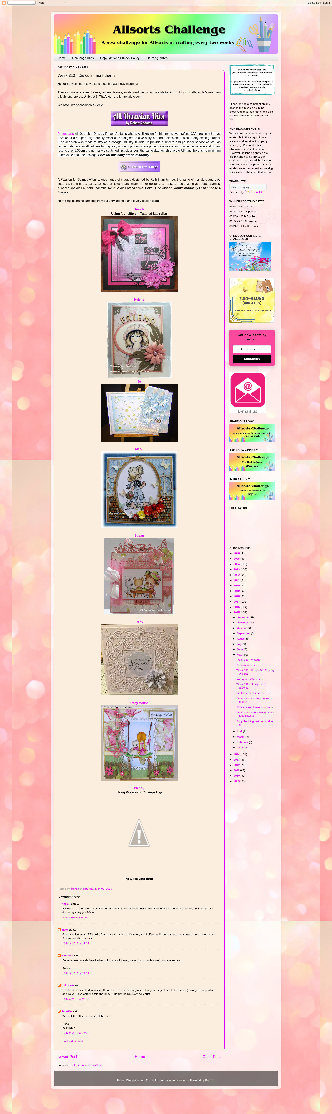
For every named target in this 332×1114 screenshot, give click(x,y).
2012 (237, 764)
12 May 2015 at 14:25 (75, 1032)
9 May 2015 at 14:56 (75, 917)
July (239, 644)
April (240, 731)
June (240, 649)
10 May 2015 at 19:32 (75, 943)
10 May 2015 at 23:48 (75, 999)
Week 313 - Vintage (248, 659)
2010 (237, 775)
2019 (237, 590)
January (242, 747)
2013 (237, 759)
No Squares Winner (248, 678)
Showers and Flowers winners (254, 707)
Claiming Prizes (157, 58)
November (243, 622)
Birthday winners (246, 664)
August (241, 638)
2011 (237, 770)
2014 (237, 754)
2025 (237, 558)
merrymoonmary (178, 1080)
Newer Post (67, 1057)
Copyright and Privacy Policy (119, 58)
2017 (237, 601)
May (240, 654)
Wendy (139, 788)
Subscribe (252, 359)
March (241, 736)
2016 (237, 607)
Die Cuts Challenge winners (253, 692)
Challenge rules (83, 58)
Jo (139, 381)
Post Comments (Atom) (88, 1065)
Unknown (67, 985)
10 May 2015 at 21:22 (75, 973)
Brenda (139, 209)
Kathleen (67, 955)
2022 (237, 574)
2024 (237, 564)
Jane (64, 929)
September (244, 633)
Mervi (139, 449)
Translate (258, 192)
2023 (237, 569)
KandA (65, 903)
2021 (237, 580)
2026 (237, 553)
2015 (237, 612)
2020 (237, 585)
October (242, 627)
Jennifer (66, 1011)
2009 (237, 781)
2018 (237, 596)
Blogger (209, 1080)
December (243, 617)
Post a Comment (72, 1040)
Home (61, 58)
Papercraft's (66, 133)
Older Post (212, 1057)
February (243, 742)
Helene (139, 299)
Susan (139, 535)
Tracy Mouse (139, 703)
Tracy (139, 621)
